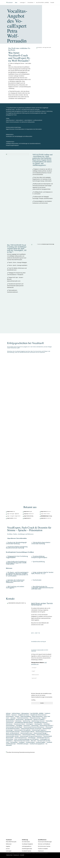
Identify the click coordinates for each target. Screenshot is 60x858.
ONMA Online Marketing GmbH (39, 853)
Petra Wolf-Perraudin (11, 841)
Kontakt (52, 2)
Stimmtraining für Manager (40, 733)
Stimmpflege (19, 725)
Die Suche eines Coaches (44, 846)
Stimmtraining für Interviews (13, 731)
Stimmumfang (9, 739)
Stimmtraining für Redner (43, 734)
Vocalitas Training (19, 853)
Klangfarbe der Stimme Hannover (38, 715)
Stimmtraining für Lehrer (26, 733)
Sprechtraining (26, 721)
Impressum (14, 715)
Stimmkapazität (38, 724)
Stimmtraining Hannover (21, 737)
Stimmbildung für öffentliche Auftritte (24, 722)
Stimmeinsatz (9, 724)
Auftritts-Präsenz (16, 713)
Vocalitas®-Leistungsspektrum (37, 743)
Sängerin (44, 718)
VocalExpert (21, 742)
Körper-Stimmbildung (26, 716)
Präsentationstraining (35, 718)
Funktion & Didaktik (43, 848)
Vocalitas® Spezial (30, 742)
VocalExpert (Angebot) (27, 844)
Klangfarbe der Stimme (23, 715)
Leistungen (22, 2)
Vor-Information (26, 841)
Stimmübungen (31, 737)
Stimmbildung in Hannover (40, 722)
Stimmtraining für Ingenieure (39, 730)
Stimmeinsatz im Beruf (19, 724)
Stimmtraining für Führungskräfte (22, 730)
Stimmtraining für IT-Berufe (27, 731)
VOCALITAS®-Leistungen (22, 743)
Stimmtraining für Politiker (28, 734)
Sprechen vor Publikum (39, 719)
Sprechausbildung (10, 719)
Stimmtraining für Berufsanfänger (14, 727)
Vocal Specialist (14, 742)
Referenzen (8, 844)
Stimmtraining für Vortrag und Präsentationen (31, 736)
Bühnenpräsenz (25, 713)
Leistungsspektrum (26, 846)
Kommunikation (10, 716)
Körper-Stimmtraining (37, 716)
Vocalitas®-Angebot (40, 742)
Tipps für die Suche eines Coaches (22, 740)
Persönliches (30, 2)
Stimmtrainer (26, 725)
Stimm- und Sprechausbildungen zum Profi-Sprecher (26, 739)
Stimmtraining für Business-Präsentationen (34, 727)
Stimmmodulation (10, 725)
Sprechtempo (18, 721)
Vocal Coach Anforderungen (45, 841)
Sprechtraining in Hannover (37, 721)
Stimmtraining (34, 725)
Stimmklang (46, 724)
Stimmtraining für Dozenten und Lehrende (31, 728)
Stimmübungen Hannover (43, 737)
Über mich (33, 740)
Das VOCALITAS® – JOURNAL (42, 2)
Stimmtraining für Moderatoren (13, 734)
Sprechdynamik (28, 719)
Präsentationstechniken (22, 718)
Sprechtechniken (10, 721)
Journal (7, 848)
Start (16, 2)
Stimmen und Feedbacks (44, 844)
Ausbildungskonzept (27, 848)
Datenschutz (9, 855)
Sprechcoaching (19, 719)
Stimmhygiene (29, 724)
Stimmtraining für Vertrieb (12, 736)
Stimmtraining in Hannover (46, 725)
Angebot (8, 846)
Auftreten (8, 713)
